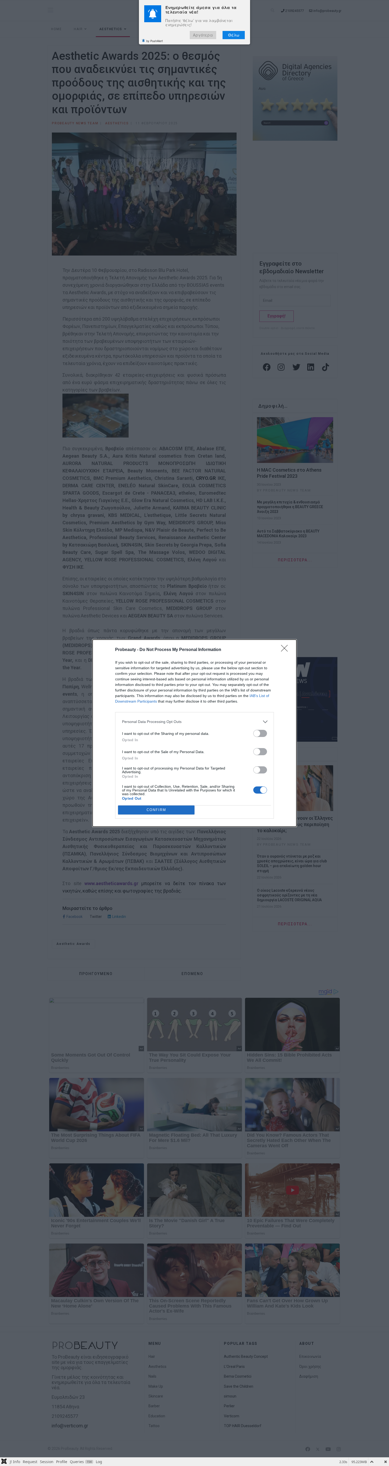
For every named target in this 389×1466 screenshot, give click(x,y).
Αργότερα (203, 35)
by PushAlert (154, 41)
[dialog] (194, 733)
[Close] (286, 650)
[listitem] (194, 722)
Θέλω (233, 35)
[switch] (260, 733)
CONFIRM (156, 810)
